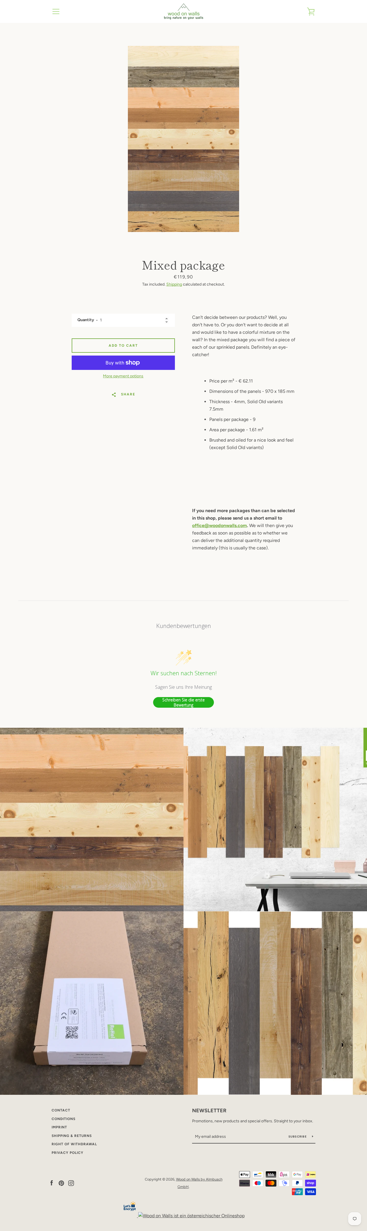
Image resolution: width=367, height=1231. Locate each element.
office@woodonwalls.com (219, 525)
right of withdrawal (74, 1144)
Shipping (174, 284)
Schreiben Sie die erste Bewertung (183, 702)
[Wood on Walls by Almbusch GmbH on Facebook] (51, 1182)
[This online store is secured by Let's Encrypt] (130, 1215)
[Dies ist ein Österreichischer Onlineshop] (191, 1215)
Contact (61, 1110)
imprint (59, 1127)
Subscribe (298, 1136)
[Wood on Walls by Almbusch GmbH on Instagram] (71, 1182)
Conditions (63, 1119)
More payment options (123, 376)
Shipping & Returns (72, 1136)
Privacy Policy (67, 1153)
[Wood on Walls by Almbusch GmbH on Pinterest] (61, 1182)
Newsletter (209, 1110)
